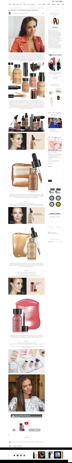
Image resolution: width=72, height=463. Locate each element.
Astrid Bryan (37, 441)
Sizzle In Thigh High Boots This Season (15, 7)
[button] (39, 4)
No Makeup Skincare (15, 441)
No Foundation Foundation (22, 103)
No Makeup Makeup (23, 441)
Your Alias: (50, 163)
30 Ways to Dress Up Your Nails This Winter (36, 7)
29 (60, 224)
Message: (50, 166)
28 (58, 224)
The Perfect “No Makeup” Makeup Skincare (23, 10)
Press (39, 448)
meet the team (31, 448)
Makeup (32, 441)
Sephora (29, 441)
